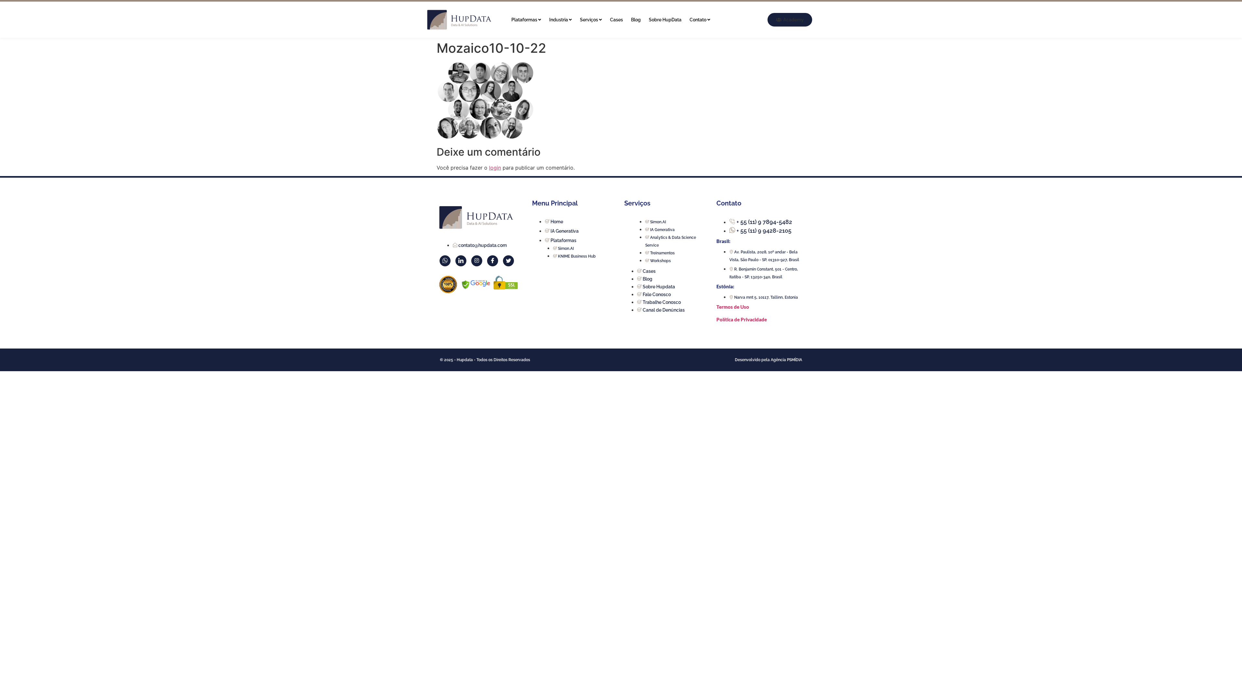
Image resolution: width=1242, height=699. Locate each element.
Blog (636, 19)
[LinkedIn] (460, 260)
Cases (616, 19)
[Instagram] (476, 260)
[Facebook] (492, 260)
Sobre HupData (665, 19)
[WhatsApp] (445, 260)
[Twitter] (508, 260)
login (495, 167)
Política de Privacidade (741, 319)
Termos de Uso (732, 307)
